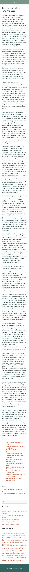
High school (5, 542)
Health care (24, 540)
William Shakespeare (12, 560)
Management (22, 545)
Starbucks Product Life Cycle (10, 524)
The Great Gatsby (10, 557)
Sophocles (21, 555)
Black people (12, 535)
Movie (8, 548)
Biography (6, 535)
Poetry (20, 551)
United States (21, 557)
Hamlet (16, 540)
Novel (22, 548)
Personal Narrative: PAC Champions (14, 493)
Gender (12, 540)
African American (6, 533)
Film (8, 540)
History (12, 542)
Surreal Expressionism (8, 522)
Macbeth (17, 545)
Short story (17, 553)
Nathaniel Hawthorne (15, 548)
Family (4, 540)
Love (13, 545)
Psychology (6, 553)
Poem (15, 551)
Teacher (4, 557)
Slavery (22, 553)
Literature (7, 544)
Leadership (17, 542)
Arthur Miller (23, 533)
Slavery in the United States (8, 555)
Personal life (10, 551)
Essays (6, 487)
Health (19, 540)
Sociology (16, 555)
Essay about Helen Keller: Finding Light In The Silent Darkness (14, 455)
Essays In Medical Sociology (10, 519)
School (11, 553)
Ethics (15, 537)
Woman (24, 561)
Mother (4, 548)
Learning (21, 542)
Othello (3, 551)
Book (17, 535)
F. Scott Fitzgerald (21, 537)
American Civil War (16, 533)
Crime (21, 535)
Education (10, 537)
